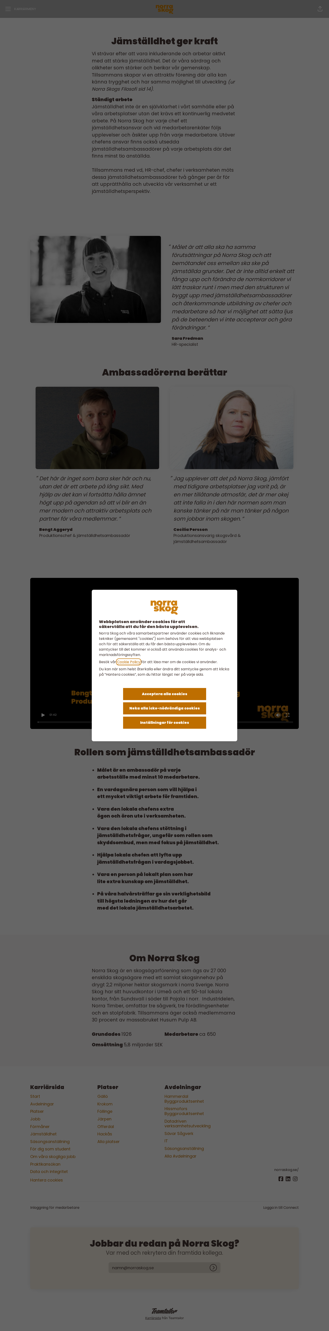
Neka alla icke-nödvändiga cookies (164, 708)
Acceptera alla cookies (164, 693)
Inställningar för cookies (164, 722)
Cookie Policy (128, 661)
